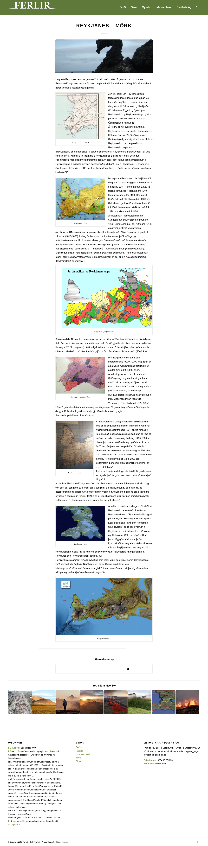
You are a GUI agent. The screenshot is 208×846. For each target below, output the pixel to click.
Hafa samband (83, 754)
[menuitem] (123, 7)
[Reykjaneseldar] (116, 702)
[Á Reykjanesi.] (104, 56)
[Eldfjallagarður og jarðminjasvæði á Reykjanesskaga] (68, 702)
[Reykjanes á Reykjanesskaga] (92, 702)
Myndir (79, 757)
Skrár (78, 761)
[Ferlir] (32, 7)
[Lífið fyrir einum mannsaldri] (164, 702)
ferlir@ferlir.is (14, 824)
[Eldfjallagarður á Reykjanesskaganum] (44, 702)
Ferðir (78, 747)
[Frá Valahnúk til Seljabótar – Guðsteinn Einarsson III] (140, 702)
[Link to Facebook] (197, 841)
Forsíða (79, 750)
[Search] (197, 7)
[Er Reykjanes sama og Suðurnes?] (188, 702)
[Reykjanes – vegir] (20, 702)
